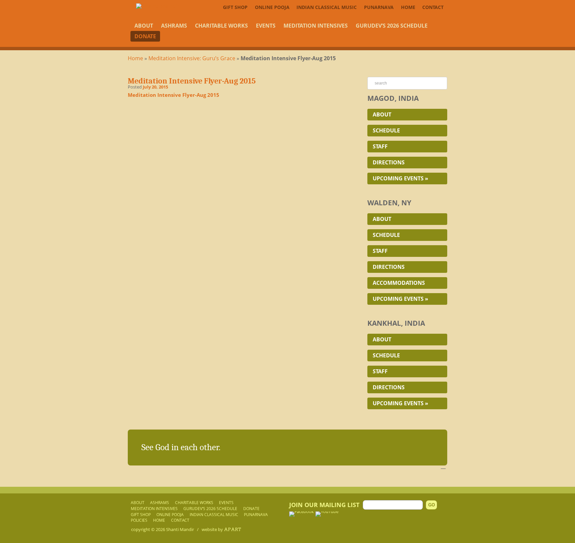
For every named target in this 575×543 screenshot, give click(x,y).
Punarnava (379, 7)
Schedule (386, 130)
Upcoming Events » (400, 178)
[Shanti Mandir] (158, 6)
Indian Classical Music (326, 7)
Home (408, 7)
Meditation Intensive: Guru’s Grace (191, 58)
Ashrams (174, 25)
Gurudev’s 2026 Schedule (392, 25)
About (143, 25)
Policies (139, 520)
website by (221, 529)
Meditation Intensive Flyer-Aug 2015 (173, 94)
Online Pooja (272, 7)
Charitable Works (221, 25)
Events (266, 25)
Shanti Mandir (180, 529)
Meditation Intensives (316, 25)
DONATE (145, 36)
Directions (389, 162)
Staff (380, 146)
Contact (433, 7)
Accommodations (399, 282)
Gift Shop (235, 7)
